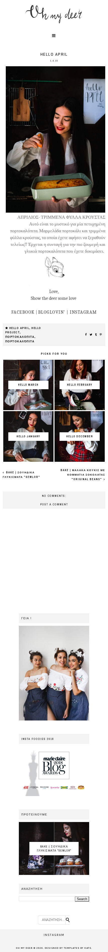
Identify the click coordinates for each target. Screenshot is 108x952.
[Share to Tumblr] (96, 335)
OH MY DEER (24, 948)
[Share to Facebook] (86, 335)
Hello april (19, 328)
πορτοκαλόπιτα (20, 341)
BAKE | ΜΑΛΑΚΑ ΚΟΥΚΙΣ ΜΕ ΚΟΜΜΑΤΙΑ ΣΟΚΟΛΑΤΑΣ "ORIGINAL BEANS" (83, 475)
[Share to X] (91, 335)
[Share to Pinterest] (101, 335)
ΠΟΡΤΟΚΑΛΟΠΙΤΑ (20, 337)
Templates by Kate (77, 948)
